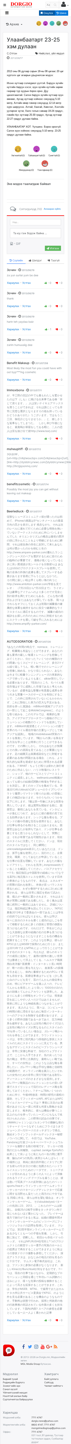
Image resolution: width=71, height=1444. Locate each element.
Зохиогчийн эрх (11, 1385)
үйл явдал (57, 53)
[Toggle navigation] (7, 12)
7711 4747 (36, 1417)
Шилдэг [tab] (36, 260)
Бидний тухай (10, 1379)
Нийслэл (44, 53)
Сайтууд (48, 1382)
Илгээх (54, 248)
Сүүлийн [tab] (17, 260)
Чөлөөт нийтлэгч (53, 1385)
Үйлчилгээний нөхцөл (15, 1392)
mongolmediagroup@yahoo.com (48, 1428)
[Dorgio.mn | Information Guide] (9, 1350)
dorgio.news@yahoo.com (44, 1420)
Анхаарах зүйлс (52, 208)
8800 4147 (37, 1424)
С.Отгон (12, 53)
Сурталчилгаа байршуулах (18, 1399)
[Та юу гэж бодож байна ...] (35, 233)
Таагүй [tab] (54, 260)
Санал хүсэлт (10, 1389)
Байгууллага (51, 1379)
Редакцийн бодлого (14, 1382)
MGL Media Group (30, 1363)
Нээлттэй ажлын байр (15, 1396)
